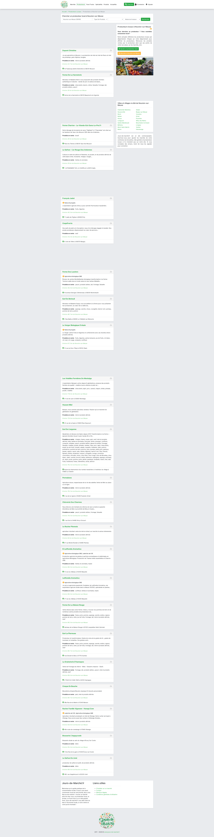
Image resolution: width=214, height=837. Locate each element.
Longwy (138, 125)
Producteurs (81, 4)
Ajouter (150, 4)
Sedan (138, 110)
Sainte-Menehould (123, 123)
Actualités (113, 4)
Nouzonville (121, 112)
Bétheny (120, 125)
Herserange (139, 129)
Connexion (140, 4)
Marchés (72, 4)
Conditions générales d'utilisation (106, 794)
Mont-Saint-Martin (123, 127)
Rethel (120, 116)
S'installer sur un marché (104, 788)
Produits (106, 4)
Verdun (138, 127)
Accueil (64, 11)
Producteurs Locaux (74, 11)
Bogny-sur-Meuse (141, 112)
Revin (119, 114)
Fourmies (139, 118)
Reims (119, 129)
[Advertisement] (87, 36)
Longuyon (121, 120)
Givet (137, 116)
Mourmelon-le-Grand (142, 123)
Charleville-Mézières (124, 110)
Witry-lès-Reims (141, 120)
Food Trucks (90, 4)
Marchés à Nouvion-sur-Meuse (130, 53)
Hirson (120, 118)
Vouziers (138, 114)
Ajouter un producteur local (129, 49)
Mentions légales (101, 792)
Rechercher (145, 19)
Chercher (130, 4)
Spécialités (98, 4)
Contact (98, 790)
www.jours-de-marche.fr (112, 832)
